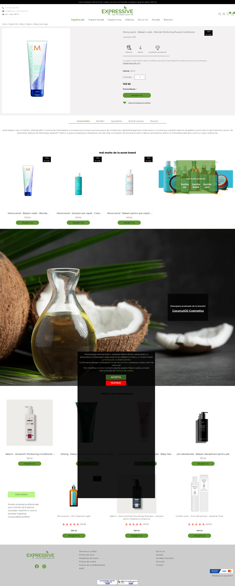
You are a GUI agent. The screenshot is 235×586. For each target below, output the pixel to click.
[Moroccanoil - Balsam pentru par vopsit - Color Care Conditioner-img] (129, 182)
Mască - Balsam (26, 24)
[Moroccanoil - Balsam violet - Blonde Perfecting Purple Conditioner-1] (36, 70)
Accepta (116, 377)
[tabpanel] (31, 431)
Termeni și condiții (88, 551)
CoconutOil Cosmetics (188, 310)
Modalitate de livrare (88, 558)
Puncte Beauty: (129, 89)
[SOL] (107, 582)
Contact (160, 565)
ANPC (82, 568)
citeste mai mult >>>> (131, 63)
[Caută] (220, 14)
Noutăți (159, 555)
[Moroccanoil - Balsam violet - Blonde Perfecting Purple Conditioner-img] (27, 182)
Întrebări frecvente (165, 558)
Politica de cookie (87, 561)
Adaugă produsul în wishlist (139, 103)
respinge (116, 383)
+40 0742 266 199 (12, 8)
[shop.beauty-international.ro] (117, 10)
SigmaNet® (228, 576)
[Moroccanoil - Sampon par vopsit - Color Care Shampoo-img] (78, 182)
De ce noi (160, 551)
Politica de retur (86, 555)
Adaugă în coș (137, 95)
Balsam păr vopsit (41, 24)
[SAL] (128, 582)
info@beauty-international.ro (16, 11)
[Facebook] (37, 566)
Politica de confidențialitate (92, 565)
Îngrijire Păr (13, 24)
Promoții (160, 561)
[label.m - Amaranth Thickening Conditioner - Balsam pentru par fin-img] (29, 422)
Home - (5, 24)
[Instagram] (44, 566)
